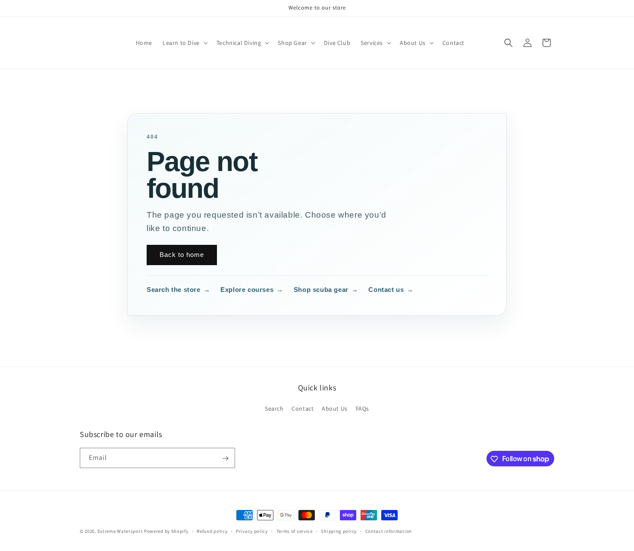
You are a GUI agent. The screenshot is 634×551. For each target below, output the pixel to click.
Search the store (178, 289)
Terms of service (294, 531)
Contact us (391, 289)
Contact (303, 408)
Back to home (182, 254)
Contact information (388, 531)
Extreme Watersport (120, 531)
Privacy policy (252, 531)
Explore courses (251, 289)
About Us (335, 408)
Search (274, 408)
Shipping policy (339, 531)
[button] (184, 43)
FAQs (362, 408)
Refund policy (212, 531)
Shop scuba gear (326, 289)
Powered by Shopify (166, 531)
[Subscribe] (225, 458)
